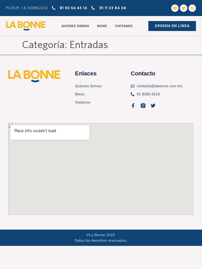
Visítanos (124, 26)
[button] (172, 26)
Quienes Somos (75, 26)
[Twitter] (183, 8)
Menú (102, 26)
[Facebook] (175, 8)
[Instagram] (192, 8)
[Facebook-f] (133, 105)
